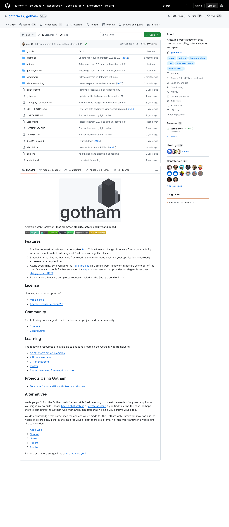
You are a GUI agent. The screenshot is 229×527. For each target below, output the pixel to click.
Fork (196, 16)
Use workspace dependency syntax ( (98, 83)
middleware (32, 77)
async (171, 58)
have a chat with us (72, 406)
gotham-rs (16, 16)
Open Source (73, 5)
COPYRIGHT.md (34, 115)
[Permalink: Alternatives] (23, 394)
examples (31, 57)
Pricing (109, 5)
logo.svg (30, 153)
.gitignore (31, 96)
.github (30, 51)
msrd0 (29, 44)
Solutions (35, 5)
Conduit (34, 434)
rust (171, 63)
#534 (131, 109)
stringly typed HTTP (41, 273)
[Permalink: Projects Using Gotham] (23, 378)
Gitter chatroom (39, 361)
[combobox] (122, 34)
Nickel (33, 438)
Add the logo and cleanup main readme (99, 153)
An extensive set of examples (47, 352)
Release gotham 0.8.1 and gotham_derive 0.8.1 (58, 44)
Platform (19, 5)
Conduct (35, 326)
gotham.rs (176, 52)
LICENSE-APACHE (35, 128)
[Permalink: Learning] (23, 338)
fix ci (81, 51)
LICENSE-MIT (33, 134)
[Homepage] (7, 5)
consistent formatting (89, 160)
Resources (53, 5)
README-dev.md (35, 141)
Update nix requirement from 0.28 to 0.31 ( (101, 57)
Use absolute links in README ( (94, 147)
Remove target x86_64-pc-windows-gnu (99, 89)
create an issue (97, 406)
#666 (125, 57)
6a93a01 (124, 44)
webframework (176, 68)
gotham (32, 16)
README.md (32, 147)
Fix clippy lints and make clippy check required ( (103, 109)
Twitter (34, 366)
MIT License (37, 299)
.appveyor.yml (33, 89)
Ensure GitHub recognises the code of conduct (102, 102)
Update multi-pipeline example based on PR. (101, 96)
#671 (112, 147)
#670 (119, 83)
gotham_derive (34, 70)
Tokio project (81, 265)
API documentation (41, 357)
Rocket (34, 442)
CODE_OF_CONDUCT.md (39, 102)
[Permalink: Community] (23, 312)
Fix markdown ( (86, 141)
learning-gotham (197, 58)
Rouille (34, 447)
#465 (97, 141)
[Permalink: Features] (23, 241)
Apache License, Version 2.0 (46, 304)
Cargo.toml (32, 121)
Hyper (86, 269)
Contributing (37, 330)
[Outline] (156, 169)
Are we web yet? (76, 453)
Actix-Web (36, 429)
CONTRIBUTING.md (36, 109)
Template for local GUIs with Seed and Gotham (58, 386)
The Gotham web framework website (52, 370)
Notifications (177, 16)
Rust (84, 249)
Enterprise (93, 5)
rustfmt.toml (32, 160)
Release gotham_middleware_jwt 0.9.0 (98, 77)
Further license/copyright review (95, 115)
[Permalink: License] (23, 285)
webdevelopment (185, 63)
